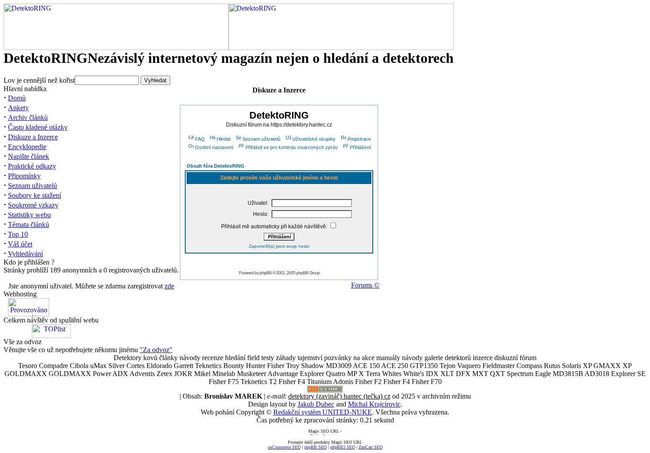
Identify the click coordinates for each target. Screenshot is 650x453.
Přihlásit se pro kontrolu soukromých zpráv (291, 147)
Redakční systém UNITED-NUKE (322, 412)
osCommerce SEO (284, 447)
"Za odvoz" (156, 349)
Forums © (365, 285)
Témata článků (28, 224)
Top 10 (18, 234)
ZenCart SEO (370, 447)
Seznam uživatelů (32, 185)
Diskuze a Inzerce (33, 137)
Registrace (359, 139)
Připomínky (24, 176)
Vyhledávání (25, 253)
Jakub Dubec (316, 404)
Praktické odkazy (32, 166)
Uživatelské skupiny (314, 139)
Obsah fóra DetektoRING (216, 166)
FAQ (200, 139)
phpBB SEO (315, 447)
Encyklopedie (27, 146)
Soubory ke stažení (34, 195)
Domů (17, 98)
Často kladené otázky (38, 127)
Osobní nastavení (214, 147)
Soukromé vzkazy (33, 205)
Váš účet (20, 244)
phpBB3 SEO (342, 447)
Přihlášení (360, 147)
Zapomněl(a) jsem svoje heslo (279, 246)
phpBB (265, 272)
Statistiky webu (29, 215)
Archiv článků (28, 117)
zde (169, 286)
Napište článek (28, 156)
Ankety (18, 107)
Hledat (223, 139)
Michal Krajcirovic (374, 404)
